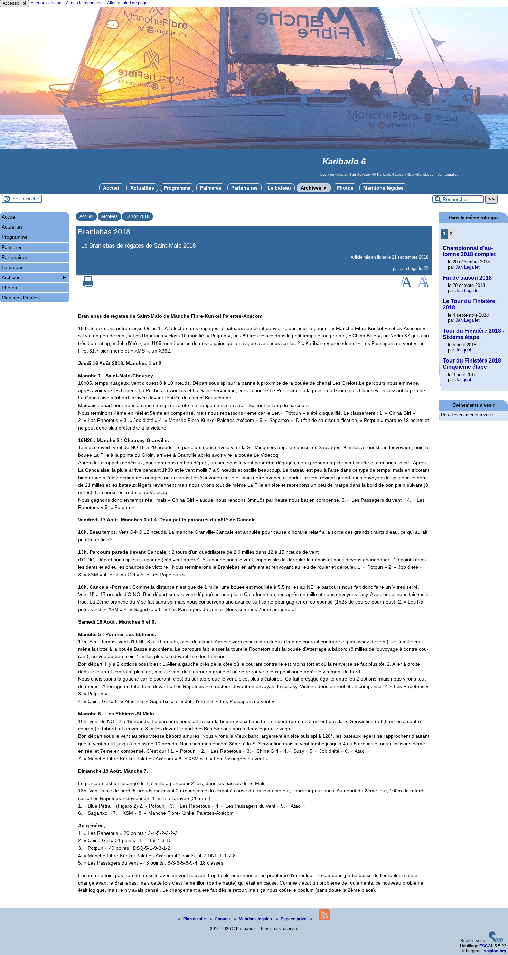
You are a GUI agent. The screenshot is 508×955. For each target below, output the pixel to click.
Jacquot (463, 350)
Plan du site (195, 919)
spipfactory (495, 950)
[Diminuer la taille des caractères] (423, 285)
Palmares (211, 188)
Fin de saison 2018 (467, 278)
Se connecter (25, 198)
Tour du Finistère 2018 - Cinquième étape (473, 364)
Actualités (142, 188)
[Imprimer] (88, 285)
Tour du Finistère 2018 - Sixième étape (473, 334)
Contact (223, 919)
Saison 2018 (137, 216)
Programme (177, 188)
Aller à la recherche (84, 3)
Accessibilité (14, 3)
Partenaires (244, 188)
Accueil (112, 188)
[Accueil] (254, 148)
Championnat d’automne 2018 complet (469, 251)
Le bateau (279, 188)
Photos (345, 188)
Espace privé (294, 919)
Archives (314, 188)
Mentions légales (383, 188)
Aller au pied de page (127, 3)
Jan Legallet (411, 268)
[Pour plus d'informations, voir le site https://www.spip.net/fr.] (496, 941)
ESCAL (486, 946)
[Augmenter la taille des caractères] (405, 285)
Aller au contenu (46, 3)
